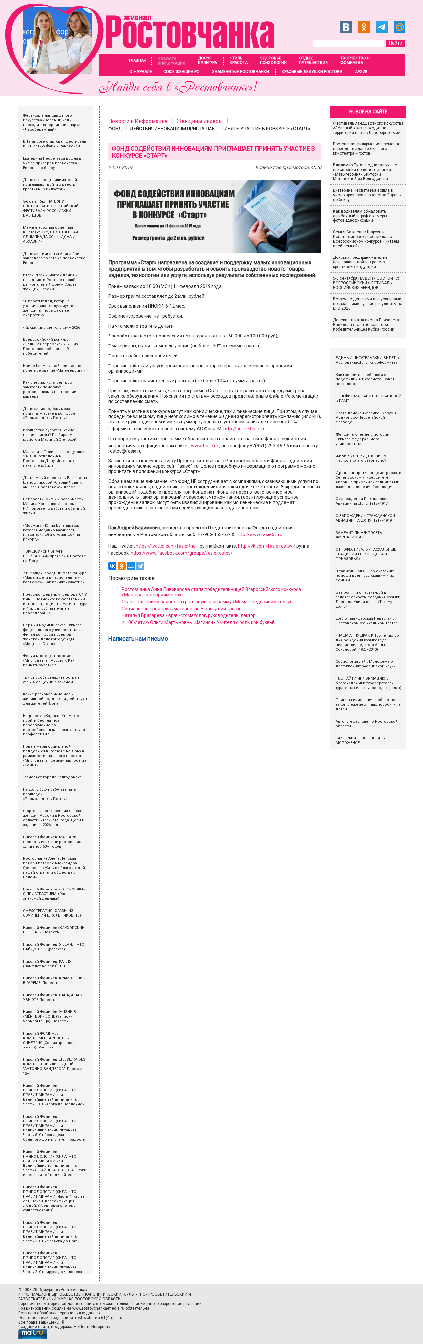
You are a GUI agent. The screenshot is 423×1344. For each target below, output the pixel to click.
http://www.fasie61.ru (259, 534)
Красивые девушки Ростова (312, 71)
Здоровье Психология (273, 60)
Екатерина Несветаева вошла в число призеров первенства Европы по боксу (367, 195)
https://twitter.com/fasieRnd (166, 546)
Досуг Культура (207, 60)
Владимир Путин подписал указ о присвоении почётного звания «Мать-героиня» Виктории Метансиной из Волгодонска (365, 172)
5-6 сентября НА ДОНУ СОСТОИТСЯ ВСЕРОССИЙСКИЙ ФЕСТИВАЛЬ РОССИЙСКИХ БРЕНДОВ (367, 283)
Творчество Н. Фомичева (355, 60)
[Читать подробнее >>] (144, 92)
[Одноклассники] (122, 566)
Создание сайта (33, 1326)
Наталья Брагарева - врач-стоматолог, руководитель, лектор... (190, 615)
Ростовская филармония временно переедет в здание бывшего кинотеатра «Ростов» (366, 149)
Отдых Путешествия (313, 60)
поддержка (61, 1326)
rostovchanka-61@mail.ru (98, 1317)
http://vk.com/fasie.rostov (265, 546)
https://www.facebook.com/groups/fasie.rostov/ (182, 553)
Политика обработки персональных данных (59, 1313)
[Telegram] (140, 566)
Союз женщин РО (181, 71)
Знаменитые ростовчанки (240, 71)
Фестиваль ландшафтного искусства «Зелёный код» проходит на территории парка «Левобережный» (368, 128)
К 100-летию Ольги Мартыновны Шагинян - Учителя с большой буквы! (198, 622)
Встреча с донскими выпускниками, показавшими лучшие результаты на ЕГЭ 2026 (367, 304)
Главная (137, 60)
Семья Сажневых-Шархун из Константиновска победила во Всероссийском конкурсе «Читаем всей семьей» (366, 239)
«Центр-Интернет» (93, 1326)
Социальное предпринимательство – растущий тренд (181, 608)
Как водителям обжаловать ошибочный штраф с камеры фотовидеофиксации (360, 216)
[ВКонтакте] (112, 566)
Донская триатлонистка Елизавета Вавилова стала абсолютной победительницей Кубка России (366, 325)
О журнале (140, 71)
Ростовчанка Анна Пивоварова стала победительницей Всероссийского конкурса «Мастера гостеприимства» (211, 592)
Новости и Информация (137, 121)
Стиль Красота (239, 60)
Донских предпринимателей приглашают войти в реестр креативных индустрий (360, 262)
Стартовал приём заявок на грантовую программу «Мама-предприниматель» (206, 601)
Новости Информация (171, 61)
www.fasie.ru (204, 445)
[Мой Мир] (131, 566)
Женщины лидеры (200, 121)
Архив (361, 71)
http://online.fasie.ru (244, 428)
